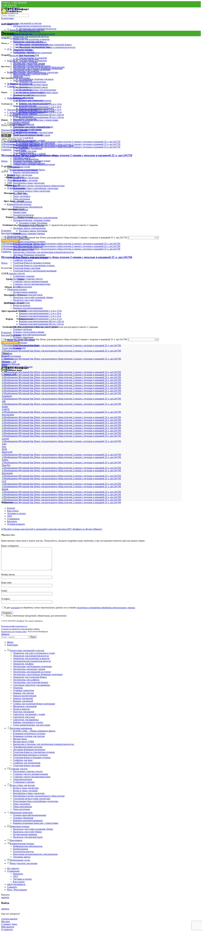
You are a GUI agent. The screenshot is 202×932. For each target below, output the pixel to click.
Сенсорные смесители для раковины (31, 685)
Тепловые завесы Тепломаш (33, 231)
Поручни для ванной (23, 711)
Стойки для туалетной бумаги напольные (34, 703)
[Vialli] (61, 380)
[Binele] (61, 492)
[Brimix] (61, 486)
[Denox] (61, 476)
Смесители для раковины (26, 719)
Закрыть (5, 634)
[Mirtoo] (61, 425)
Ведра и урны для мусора (26, 177)
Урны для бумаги (21, 196)
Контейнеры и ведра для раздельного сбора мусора (38, 185)
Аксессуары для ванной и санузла (24, 23)
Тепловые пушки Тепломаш (33, 223)
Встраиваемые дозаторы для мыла (36, 79)
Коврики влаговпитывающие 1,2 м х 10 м (40, 313)
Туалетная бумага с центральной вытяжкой (34, 271)
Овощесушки (19, 212)
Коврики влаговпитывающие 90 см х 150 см (41, 324)
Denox (4, 161)
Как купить (13, 510)
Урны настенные (21, 199)
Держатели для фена (23, 663)
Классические (20, 342)
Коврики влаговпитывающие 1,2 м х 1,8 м (40, 310)
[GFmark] (61, 454)
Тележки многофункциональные (29, 334)
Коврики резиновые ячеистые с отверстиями (35, 120)
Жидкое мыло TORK (23, 741)
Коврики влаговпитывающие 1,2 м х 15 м (40, 316)
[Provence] (61, 412)
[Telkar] (61, 393)
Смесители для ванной (30, 148)
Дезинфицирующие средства (27, 747)
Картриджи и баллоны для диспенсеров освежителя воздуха (43, 252)
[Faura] (61, 468)
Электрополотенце (22, 286)
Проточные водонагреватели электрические (35, 217)
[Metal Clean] (61, 430)
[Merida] (61, 433)
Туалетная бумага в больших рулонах (32, 263)
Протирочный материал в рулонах (30, 755)
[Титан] (61, 351)
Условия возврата (16, 524)
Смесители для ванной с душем (29, 714)
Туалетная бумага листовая (26, 268)
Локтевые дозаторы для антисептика (37, 90)
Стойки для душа (27, 151)
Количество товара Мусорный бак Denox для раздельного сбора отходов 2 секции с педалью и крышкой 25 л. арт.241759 (66, 237)
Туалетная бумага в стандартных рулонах (34, 265)
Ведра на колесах (21, 305)
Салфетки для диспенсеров (26, 763)
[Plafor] (61, 417)
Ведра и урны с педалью (25, 61)
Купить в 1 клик (10, 241)
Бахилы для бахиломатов (25, 172)
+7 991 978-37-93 (8, 5)
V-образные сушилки (23, 276)
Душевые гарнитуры (23, 690)
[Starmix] (61, 398)
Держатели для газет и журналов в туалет (34, 34)
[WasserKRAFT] (61, 374)
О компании (13, 518)
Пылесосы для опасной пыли (28, 294)
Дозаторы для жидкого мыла (33, 84)
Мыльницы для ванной (25, 706)
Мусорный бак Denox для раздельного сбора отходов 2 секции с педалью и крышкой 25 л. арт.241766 (66, 257)
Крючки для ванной (23, 701)
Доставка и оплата (16, 513)
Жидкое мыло (20, 739)
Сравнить (12, 887)
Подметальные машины (25, 292)
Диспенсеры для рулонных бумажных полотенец (38, 674)
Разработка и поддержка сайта (14, 631)
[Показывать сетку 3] (6, 136)
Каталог (11, 508)
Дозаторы (18, 687)
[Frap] (61, 462)
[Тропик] (61, 345)
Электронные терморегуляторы (29, 233)
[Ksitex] (61, 441)
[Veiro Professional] (61, 385)
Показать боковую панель (14, 130)
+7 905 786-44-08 (18, 2)
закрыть (5, 37)
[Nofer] (61, 420)
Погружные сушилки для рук (28, 279)
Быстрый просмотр (11, 233)
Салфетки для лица (22, 260)
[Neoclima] (61, 422)
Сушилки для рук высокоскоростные (31, 284)
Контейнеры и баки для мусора (29, 183)
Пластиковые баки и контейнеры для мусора (35, 188)
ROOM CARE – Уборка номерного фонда (34, 731)
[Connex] (61, 478)
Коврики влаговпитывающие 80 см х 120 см (41, 321)
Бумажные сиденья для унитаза (29, 736)
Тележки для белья (22, 329)
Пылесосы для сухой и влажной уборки (33, 297)
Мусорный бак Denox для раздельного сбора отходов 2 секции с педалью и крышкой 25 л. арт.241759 (66, 155)
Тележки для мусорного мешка (28, 332)
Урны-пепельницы (22, 80)
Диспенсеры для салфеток (26, 679)
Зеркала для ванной (23, 698)
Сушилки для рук (16, 273)
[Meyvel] (61, 428)
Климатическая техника (19, 204)
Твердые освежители (29, 31)
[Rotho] (61, 404)
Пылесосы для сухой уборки (27, 300)
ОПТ (9, 516)
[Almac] (61, 500)
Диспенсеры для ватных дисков (29, 669)
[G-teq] (61, 457)
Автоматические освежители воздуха (32, 26)
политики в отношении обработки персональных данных (106, 607)
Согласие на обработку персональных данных (20, 629)
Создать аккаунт (9, 919)
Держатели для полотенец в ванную (31, 39)
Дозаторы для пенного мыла (33, 87)
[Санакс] (61, 358)
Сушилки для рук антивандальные (30, 281)
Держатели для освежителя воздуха (31, 36)
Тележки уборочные (23, 337)
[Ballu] (61, 494)
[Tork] (61, 390)
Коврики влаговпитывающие (28, 308)
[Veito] (61, 382)
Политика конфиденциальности (14, 626)
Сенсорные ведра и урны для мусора (31, 191)
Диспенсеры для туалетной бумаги (30, 74)
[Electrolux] (61, 470)
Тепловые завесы (21, 158)
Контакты (12, 521)
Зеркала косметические (24, 695)
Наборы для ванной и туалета (28, 722)
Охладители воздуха (23, 215)
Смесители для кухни (24, 717)
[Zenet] (61, 372)
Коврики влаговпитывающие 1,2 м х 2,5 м (40, 318)
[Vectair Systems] (61, 388)
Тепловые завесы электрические (29, 228)
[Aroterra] (61, 497)
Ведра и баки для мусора (19, 175)
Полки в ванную (21, 121)
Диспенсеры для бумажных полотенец (32, 666)
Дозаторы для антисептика (32, 82)
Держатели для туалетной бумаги (30, 677)
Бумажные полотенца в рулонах (29, 241)
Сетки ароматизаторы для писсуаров (31, 725)
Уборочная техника (17, 289)
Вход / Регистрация (17, 889)
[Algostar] (61, 502)
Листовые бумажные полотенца (29, 255)
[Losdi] (61, 436)
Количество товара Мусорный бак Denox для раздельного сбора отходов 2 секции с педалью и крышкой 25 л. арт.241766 (66, 339)
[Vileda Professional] (61, 377)
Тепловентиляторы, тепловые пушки (31, 220)
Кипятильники (20, 849)
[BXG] (61, 484)
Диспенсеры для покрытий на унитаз (32, 671)
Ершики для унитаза (23, 693)
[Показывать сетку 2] (3, 136)
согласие (15, 607)
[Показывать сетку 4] (9, 136)
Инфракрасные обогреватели (27, 207)
